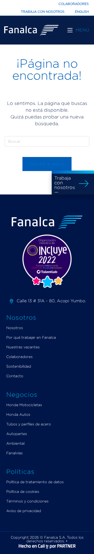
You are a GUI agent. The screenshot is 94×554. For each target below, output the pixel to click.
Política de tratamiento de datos (35, 482)
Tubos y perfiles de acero (28, 424)
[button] (73, 182)
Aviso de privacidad (23, 511)
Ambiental (15, 443)
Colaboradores (73, 3)
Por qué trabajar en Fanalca (31, 337)
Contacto (14, 376)
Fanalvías (14, 453)
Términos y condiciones (27, 501)
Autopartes (16, 434)
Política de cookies (22, 491)
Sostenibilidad (18, 366)
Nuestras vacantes (23, 347)
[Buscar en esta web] (47, 141)
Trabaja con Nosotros (42, 11)
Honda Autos (18, 414)
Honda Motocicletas (24, 405)
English (82, 11)
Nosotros (14, 328)
